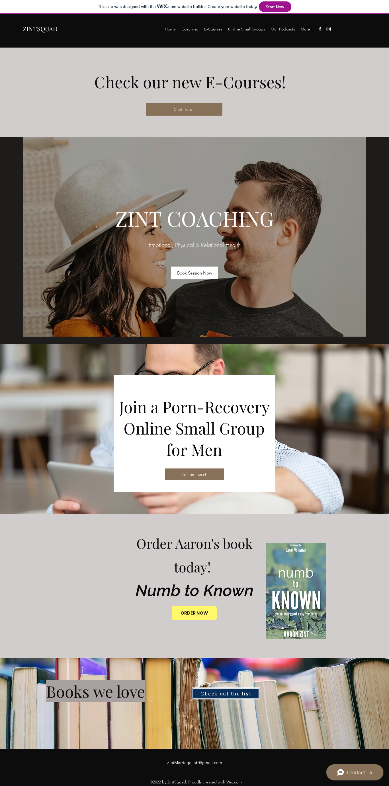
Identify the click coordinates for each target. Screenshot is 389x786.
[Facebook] (320, 29)
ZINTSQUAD (40, 28)
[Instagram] (328, 29)
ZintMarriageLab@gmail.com (194, 762)
